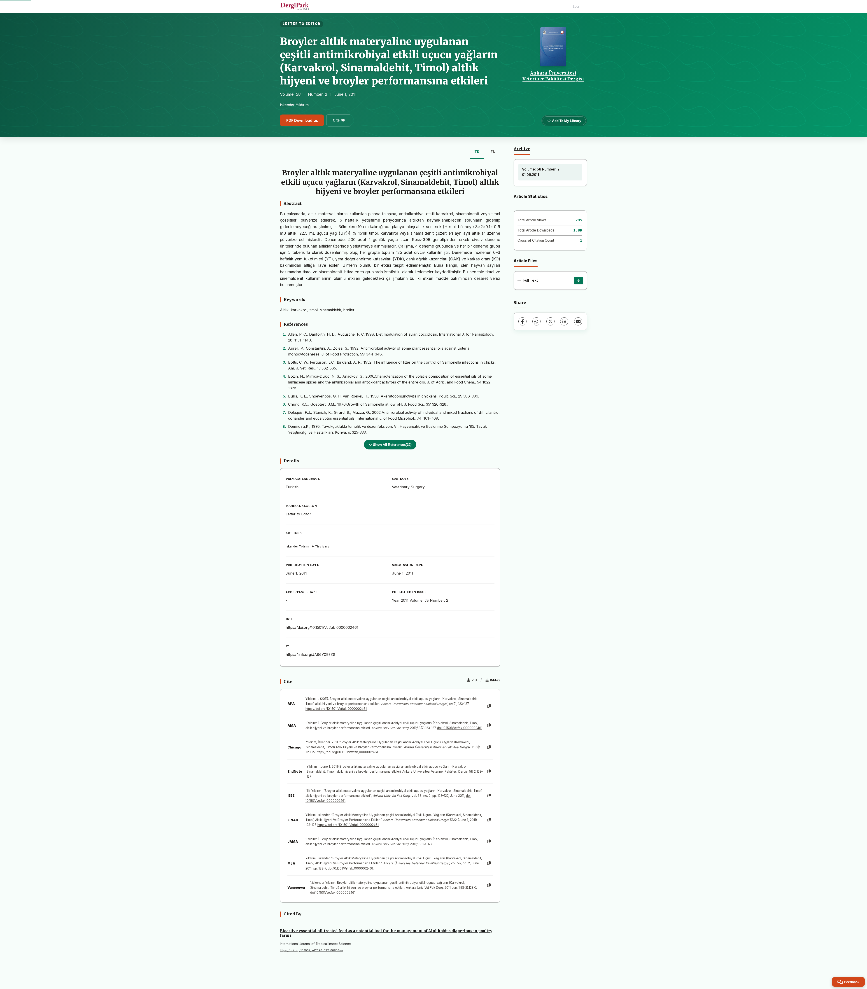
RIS (474, 680)
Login (577, 6)
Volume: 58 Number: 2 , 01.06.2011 (542, 172)
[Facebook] (522, 321)
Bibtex (495, 680)
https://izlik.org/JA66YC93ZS (310, 654)
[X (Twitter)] (550, 321)
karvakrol (299, 310)
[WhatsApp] (536, 321)
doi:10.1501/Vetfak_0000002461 (459, 728)
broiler (348, 310)
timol (314, 310)
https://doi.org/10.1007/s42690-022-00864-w (311, 950)
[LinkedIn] (564, 321)
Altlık (284, 310)
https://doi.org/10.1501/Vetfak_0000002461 (322, 627)
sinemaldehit (330, 310)
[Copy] (489, 706)
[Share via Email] (578, 321)
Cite (336, 120)
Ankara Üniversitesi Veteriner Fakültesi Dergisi (553, 76)
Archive (522, 148)
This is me (321, 546)
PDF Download (299, 120)
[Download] (578, 280)
